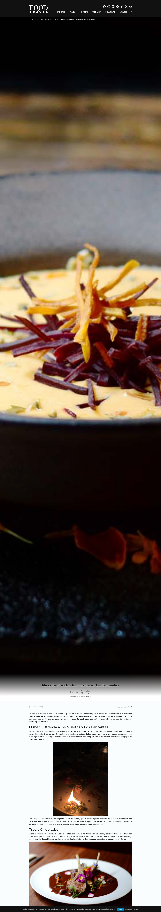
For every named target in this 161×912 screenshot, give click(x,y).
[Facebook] (104, 7)
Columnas (110, 12)
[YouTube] (130, 7)
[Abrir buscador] (131, 11)
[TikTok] (122, 7)
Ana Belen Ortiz (82, 692)
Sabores (61, 12)
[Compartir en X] (127, 707)
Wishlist (96, 12)
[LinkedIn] (113, 7)
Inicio (32, 19)
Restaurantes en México (51, 19)
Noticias (84, 12)
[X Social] (126, 7)
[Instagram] (108, 7)
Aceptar (120, 909)
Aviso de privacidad (131, 909)
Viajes (72, 12)
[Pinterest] (117, 7)
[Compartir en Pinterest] (131, 707)
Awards (123, 12)
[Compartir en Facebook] (129, 707)
